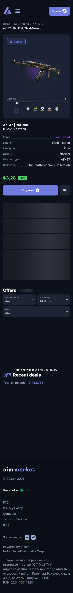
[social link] (27, 536)
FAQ (6, 502)
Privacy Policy (13, 508)
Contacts (9, 513)
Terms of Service (15, 519)
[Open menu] (17, 11)
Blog (6, 525)
